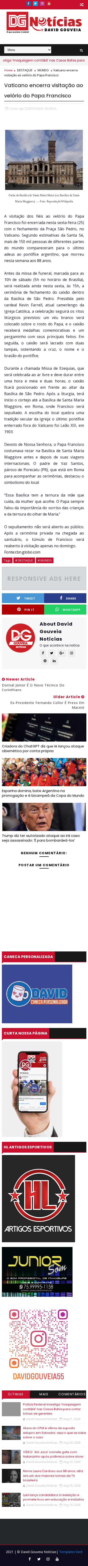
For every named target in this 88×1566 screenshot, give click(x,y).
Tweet (29, 598)
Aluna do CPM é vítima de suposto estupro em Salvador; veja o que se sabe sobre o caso (54, 1432)
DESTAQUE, (36, 108)
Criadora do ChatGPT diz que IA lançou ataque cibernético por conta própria (43, 748)
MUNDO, (51, 108)
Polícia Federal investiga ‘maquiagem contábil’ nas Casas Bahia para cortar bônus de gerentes (52, 1409)
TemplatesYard (70, 1552)
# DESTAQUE (24, 560)
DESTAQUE (24, 70)
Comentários (72, 1394)
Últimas (16, 1394)
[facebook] (28, 3)
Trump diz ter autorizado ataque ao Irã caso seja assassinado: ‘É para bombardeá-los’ (41, 838)
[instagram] (42, 3)
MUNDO (43, 70)
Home (8, 70)
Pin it (29, 610)
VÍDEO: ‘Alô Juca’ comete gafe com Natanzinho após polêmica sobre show (53, 1454)
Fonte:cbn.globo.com (22, 552)
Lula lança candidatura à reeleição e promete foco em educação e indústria (53, 1497)
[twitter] (35, 3)
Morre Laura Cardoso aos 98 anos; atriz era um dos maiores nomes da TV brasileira (53, 1475)
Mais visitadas (44, 1395)
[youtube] (49, 3)
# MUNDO (45, 560)
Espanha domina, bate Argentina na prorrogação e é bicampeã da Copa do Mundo (43, 793)
